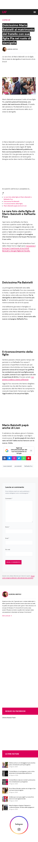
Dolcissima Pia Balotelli (11, 201)
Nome (7, 527)
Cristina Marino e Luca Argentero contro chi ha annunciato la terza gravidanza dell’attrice (21, 772)
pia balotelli (18, 466)
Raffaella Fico (28, 466)
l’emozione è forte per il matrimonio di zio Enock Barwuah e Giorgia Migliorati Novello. (19, 248)
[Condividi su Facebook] (5, 458)
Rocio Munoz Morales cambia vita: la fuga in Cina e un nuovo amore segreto (22, 789)
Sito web (7, 549)
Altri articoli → (7, 616)
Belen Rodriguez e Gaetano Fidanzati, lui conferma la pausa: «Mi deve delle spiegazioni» (21, 806)
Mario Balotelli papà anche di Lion (15, 206)
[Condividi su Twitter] (19, 458)
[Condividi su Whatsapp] (24, 458)
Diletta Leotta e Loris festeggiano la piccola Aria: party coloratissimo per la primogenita (22, 763)
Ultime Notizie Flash (9, 718)
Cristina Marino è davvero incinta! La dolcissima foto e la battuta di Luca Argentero (22, 781)
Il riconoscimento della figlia (13, 204)
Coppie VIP (6, 20)
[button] (35, 12)
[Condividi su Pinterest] (29, 458)
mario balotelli (7, 466)
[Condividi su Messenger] (9, 458)
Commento (8, 498)
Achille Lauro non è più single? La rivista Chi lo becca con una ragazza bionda (21, 798)
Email (7, 538)
